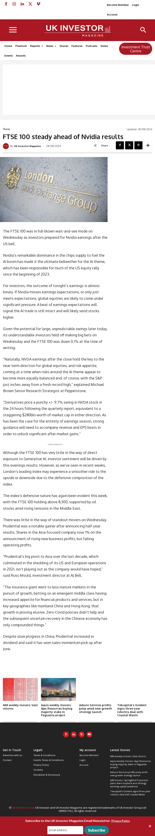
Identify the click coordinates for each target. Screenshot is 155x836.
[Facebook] (6, 4)
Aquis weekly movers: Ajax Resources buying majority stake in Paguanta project (56, 710)
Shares (6, 129)
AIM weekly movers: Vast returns (128, 756)
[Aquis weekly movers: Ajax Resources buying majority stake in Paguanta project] (58, 689)
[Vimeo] (38, 4)
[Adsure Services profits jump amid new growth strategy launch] (96, 689)
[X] (30, 4)
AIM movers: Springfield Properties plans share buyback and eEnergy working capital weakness (129, 783)
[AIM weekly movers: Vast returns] (20, 689)
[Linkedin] (22, 4)
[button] (143, 30)
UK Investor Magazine (27, 146)
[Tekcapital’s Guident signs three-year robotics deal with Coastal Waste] (134, 689)
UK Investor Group (23, 807)
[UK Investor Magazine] (6, 146)
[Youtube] (89, 734)
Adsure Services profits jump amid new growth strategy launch (95, 708)
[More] (148, 145)
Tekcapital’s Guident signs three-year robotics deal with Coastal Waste (132, 710)
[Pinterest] (138, 145)
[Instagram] (14, 4)
